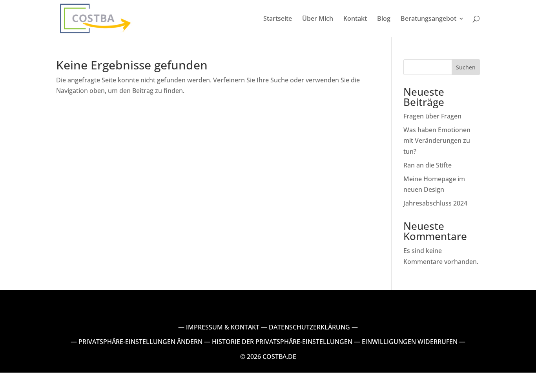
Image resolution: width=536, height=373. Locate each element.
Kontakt (355, 19)
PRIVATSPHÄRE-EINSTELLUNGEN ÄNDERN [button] (140, 341)
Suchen (466, 67)
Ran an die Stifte (427, 165)
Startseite (277, 19)
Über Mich (317, 19)
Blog (383, 19)
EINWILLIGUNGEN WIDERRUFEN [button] (410, 341)
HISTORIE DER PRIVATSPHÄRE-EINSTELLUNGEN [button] (282, 341)
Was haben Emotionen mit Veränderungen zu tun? (436, 140)
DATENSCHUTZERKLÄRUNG (309, 327)
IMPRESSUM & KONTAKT (222, 327)
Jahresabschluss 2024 (435, 203)
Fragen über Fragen (432, 116)
